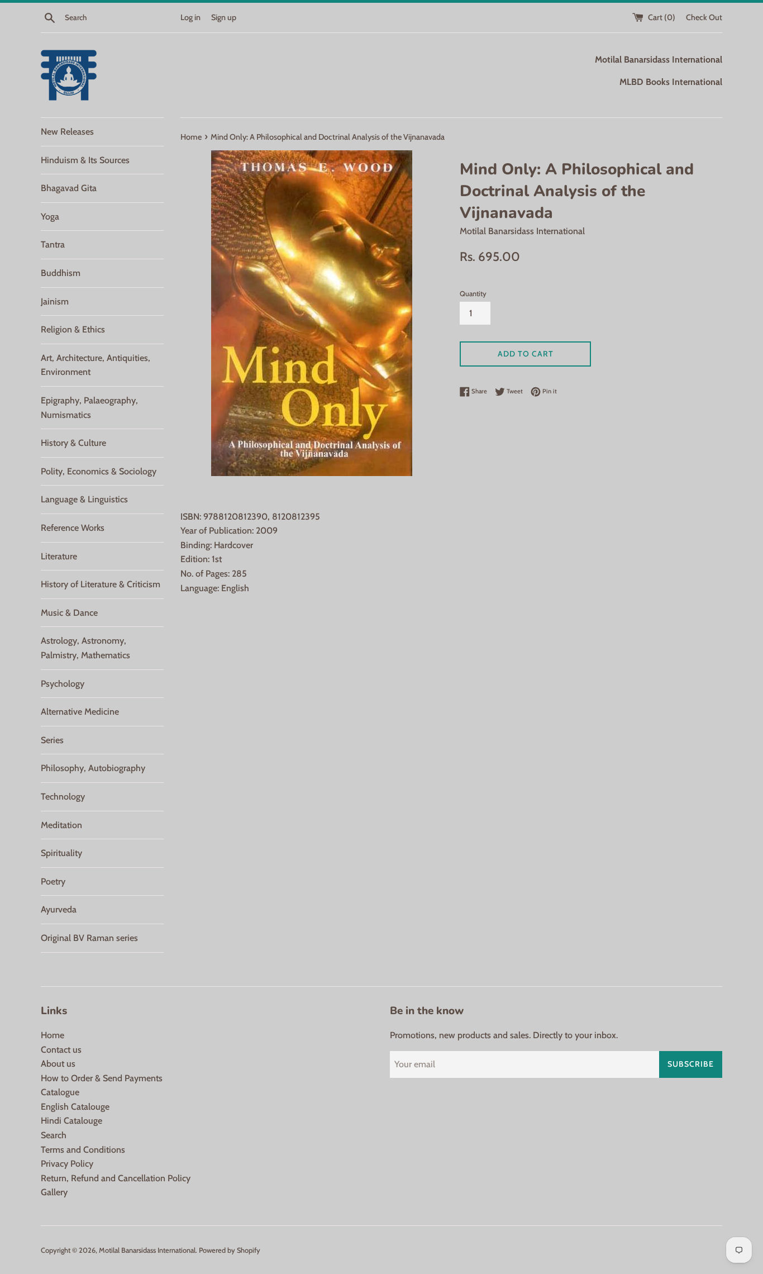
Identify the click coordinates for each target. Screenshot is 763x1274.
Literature (59, 556)
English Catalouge (75, 1106)
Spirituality (61, 853)
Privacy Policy (67, 1163)
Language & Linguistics (84, 499)
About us (58, 1063)
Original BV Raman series (89, 938)
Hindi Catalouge (71, 1120)
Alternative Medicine (80, 711)
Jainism (55, 301)
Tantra (53, 244)
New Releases (67, 131)
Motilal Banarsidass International (147, 1250)
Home (52, 1035)
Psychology (62, 683)
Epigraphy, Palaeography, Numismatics (89, 407)
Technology (63, 796)
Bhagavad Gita (69, 188)
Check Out (704, 17)
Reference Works (72, 527)
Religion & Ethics (73, 329)
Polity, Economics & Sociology (98, 471)
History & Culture (73, 443)
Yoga (50, 216)
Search (53, 1135)
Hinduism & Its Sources (85, 160)
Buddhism (60, 273)
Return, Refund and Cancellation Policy (115, 1178)
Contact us (61, 1049)
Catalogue (60, 1092)
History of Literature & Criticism (100, 584)
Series (52, 740)
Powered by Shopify (229, 1250)
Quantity (473, 293)
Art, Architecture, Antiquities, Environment (95, 365)
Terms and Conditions (83, 1149)
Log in (190, 17)
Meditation (61, 825)
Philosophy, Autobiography (93, 768)
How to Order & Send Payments (102, 1078)
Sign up (223, 17)
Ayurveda (59, 909)
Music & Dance (69, 612)
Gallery (54, 1192)
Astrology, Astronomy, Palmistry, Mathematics (85, 647)
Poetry (53, 881)
